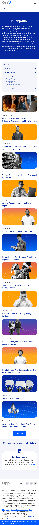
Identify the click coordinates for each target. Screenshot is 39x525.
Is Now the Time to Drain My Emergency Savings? (18, 315)
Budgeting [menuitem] (9, 76)
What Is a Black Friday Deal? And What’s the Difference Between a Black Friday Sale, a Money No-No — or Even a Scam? (19, 426)
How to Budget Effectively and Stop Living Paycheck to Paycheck (19, 258)
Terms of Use (32, 516)
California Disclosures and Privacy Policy (21, 510)
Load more (19, 433)
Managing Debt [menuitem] (10, 82)
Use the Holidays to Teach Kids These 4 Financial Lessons (18, 343)
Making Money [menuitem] (10, 79)
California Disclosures (21, 521)
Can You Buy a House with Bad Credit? (18, 231)
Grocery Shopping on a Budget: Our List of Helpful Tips (19, 176)
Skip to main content (11, 3)
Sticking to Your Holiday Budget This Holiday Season (16, 286)
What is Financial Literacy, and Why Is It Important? (18, 204)
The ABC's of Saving (10, 398)
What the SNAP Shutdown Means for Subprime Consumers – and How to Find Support (18, 120)
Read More (31, 464)
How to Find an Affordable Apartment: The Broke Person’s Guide (19, 371)
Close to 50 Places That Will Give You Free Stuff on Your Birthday (19, 148)
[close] (37, 522)
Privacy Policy (6, 510)
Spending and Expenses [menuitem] (13, 84)
